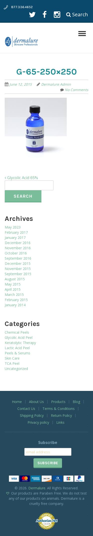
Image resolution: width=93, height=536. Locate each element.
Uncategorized (16, 368)
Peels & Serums (17, 353)
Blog (76, 401)
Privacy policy (38, 422)
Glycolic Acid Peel (18, 337)
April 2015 (13, 289)
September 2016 (18, 258)
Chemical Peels (17, 332)
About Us (36, 401)
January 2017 (15, 237)
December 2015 (18, 263)
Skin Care (12, 358)
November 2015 (18, 268)
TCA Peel (12, 363)
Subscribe (47, 442)
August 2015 (15, 279)
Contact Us (26, 408)
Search (79, 14)
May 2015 (13, 284)
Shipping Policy (32, 415)
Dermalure (36, 488)
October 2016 (16, 253)
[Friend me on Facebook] (44, 14)
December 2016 (18, 242)
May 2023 (13, 227)
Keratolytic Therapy (20, 342)
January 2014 (15, 305)
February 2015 (16, 299)
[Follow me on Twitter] (32, 14)
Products (58, 401)
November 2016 (18, 248)
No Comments (76, 89)
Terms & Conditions (58, 408)
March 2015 (14, 294)
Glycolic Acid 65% (22, 177)
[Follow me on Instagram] (57, 14)
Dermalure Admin (56, 84)
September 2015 (18, 273)
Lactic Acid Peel (17, 347)
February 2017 (16, 232)
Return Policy (61, 415)
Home (17, 401)
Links (60, 422)
